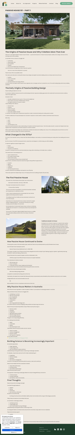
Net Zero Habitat (66, 3)
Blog (57, 3)
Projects (34, 3)
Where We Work (43, 3)
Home (12, 3)
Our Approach (26, 3)
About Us (18, 3)
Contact (51, 3)
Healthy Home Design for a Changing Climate (18, 338)
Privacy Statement (43, 429)
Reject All (17, 427)
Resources (41, 431)
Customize (7, 427)
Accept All (12, 430)
